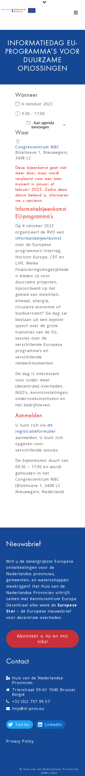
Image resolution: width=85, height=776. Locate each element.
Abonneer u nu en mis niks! (42, 638)
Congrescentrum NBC (37, 147)
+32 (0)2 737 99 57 (31, 701)
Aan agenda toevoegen (42, 125)
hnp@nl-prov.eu (28, 708)
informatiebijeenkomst (38, 238)
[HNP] (19, 10)
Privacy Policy (20, 741)
